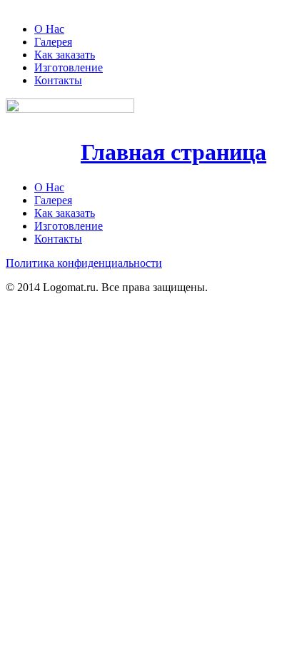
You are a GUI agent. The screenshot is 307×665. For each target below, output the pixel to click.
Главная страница (173, 152)
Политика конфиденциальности (84, 263)
